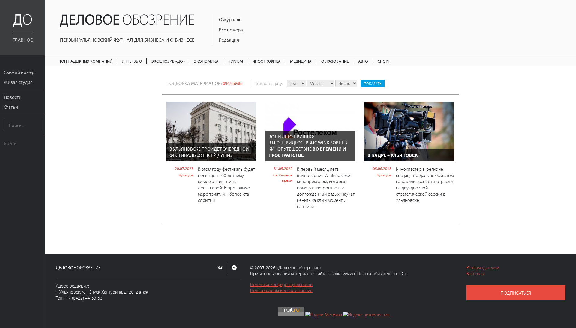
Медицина (301, 61)
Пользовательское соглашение (281, 290)
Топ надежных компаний (85, 61)
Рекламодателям (482, 267)
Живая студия (18, 82)
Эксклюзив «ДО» (168, 61)
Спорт (384, 61)
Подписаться (516, 293)
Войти (10, 143)
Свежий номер (19, 72)
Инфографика (266, 61)
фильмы (233, 83)
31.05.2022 (283, 168)
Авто (363, 61)
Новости (13, 97)
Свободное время (282, 177)
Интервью (132, 61)
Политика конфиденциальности (281, 284)
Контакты (475, 273)
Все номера (231, 30)
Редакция (229, 40)
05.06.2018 (382, 168)
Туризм (235, 61)
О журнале (230, 19)
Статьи (11, 107)
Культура (186, 175)
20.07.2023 (184, 168)
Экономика (206, 61)
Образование (335, 61)
